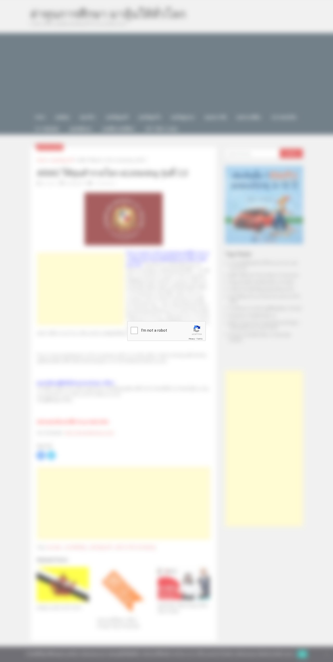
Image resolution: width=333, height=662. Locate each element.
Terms (199, 339)
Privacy (192, 339)
